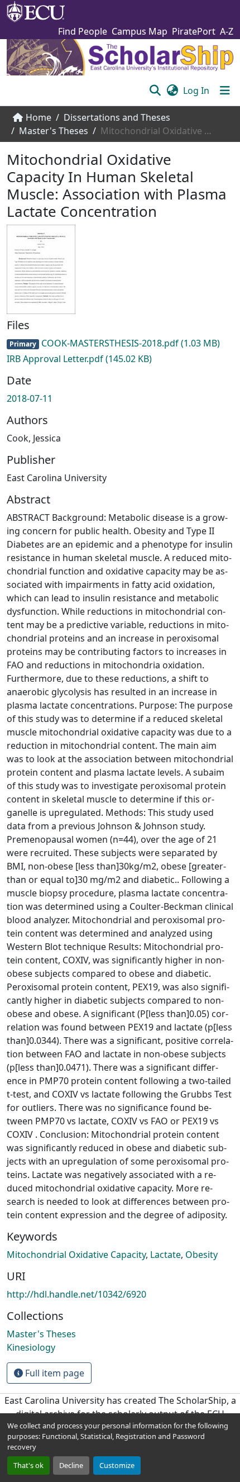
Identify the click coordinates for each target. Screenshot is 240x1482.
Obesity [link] (201, 1254)
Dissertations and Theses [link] (117, 117)
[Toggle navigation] (225, 90)
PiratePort (193, 31)
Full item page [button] (53, 1373)
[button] (155, 90)
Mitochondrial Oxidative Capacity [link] (76, 1254)
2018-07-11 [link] (29, 398)
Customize (117, 1465)
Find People (82, 31)
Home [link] (38, 117)
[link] (120, 343)
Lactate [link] (165, 1254)
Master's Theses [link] (53, 131)
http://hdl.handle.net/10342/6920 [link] (76, 1294)
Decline (71, 1465)
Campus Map (139, 31)
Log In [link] (196, 90)
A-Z (226, 31)
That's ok (28, 1465)
